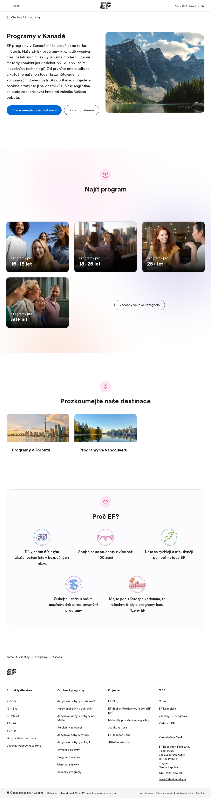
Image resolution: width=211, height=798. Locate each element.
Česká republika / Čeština (26, 792)
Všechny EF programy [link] (33, 657)
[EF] (105, 5)
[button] (14, 5)
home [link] (10, 657)
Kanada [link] (57, 657)
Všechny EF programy (26, 17)
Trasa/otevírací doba (172, 779)
